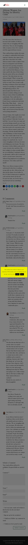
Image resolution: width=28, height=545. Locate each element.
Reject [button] (22, 274)
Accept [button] (17, 274)
